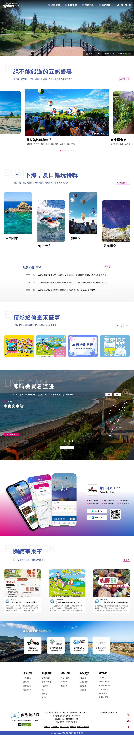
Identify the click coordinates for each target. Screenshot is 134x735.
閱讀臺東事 (27, 690)
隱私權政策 (55, 727)
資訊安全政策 (64, 727)
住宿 (43, 694)
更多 (106, 267)
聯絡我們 (104, 697)
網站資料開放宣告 (83, 727)
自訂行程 (64, 686)
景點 (43, 690)
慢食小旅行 (65, 678)
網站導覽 (47, 727)
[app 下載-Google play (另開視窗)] (97, 511)
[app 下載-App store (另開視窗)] (97, 517)
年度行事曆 (27, 678)
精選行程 (64, 682)
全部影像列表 (66, 448)
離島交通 (83, 690)
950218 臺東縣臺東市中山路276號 (26, 720)
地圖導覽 (45, 686)
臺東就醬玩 (105, 681)
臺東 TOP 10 (46, 682)
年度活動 (123, 79)
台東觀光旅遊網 (11, 5)
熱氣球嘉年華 (106, 685)
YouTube (104, 693)
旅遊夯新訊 (27, 686)
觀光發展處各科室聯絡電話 (65, 722)
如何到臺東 (84, 682)
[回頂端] (128, 727)
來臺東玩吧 (46, 678)
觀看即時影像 (10, 434)
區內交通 (83, 686)
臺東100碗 (45, 697)
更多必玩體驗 (122, 182)
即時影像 (83, 678)
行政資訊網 (105, 677)
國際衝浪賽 (105, 689)
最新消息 (26, 682)
